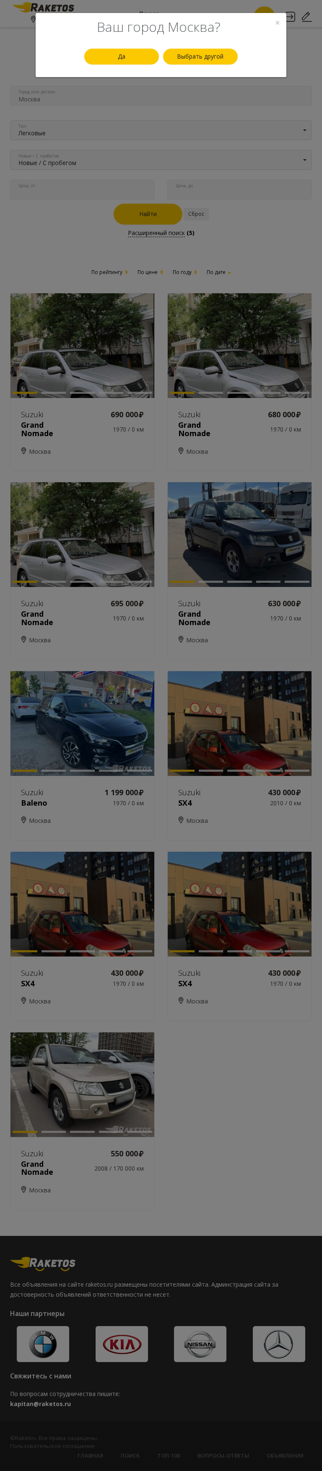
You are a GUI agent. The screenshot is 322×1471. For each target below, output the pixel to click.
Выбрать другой (200, 56)
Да (121, 56)
